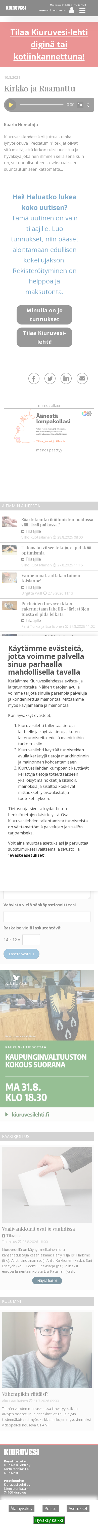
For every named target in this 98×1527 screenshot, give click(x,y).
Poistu (50, 1508)
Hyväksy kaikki (49, 1520)
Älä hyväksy (21, 1508)
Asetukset (78, 1508)
